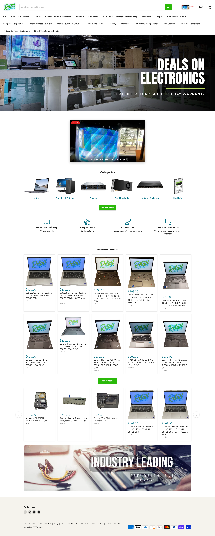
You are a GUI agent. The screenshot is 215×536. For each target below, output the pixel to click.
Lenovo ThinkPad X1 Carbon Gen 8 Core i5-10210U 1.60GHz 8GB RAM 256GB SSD (174, 364)
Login (201, 7)
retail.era (29, 301)
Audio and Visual (96, 23)
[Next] (196, 415)
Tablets (37, 16)
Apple (159, 16)
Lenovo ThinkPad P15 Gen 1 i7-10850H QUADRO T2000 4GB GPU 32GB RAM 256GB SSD (107, 297)
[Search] (168, 7)
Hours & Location (97, 524)
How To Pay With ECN (69, 524)
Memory (113, 23)
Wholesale (93, 16)
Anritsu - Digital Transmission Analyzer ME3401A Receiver (73, 419)
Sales (12, 16)
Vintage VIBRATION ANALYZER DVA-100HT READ (37, 421)
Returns (108, 524)
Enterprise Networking (127, 16)
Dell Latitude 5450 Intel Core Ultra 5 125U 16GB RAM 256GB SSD (39, 296)
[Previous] (19, 415)
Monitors (125, 23)
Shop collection (107, 381)
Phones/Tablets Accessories (58, 16)
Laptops (107, 16)
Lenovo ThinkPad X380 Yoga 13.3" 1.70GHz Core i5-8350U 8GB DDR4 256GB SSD (107, 364)
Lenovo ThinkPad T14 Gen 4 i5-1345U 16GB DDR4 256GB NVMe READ (38, 363)
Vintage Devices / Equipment (16, 31)
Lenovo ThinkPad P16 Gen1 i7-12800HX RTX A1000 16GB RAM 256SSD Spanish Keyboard (141, 298)
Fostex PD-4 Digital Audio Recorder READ (106, 419)
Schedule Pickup (45, 524)
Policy (56, 524)
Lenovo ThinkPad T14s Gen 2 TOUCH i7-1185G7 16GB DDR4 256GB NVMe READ (175, 303)
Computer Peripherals (13, 23)
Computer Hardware (177, 16)
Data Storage (169, 23)
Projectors (79, 16)
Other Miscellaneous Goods (46, 31)
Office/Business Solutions (40, 23)
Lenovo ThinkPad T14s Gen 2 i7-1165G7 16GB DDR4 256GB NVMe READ (73, 347)
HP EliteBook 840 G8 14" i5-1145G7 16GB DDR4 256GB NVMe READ (141, 363)
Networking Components (146, 23)
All (4, 16)
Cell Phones (24, 16)
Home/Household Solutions (70, 23)
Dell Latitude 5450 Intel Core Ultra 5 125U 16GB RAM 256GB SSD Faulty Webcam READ (73, 297)
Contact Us (84, 524)
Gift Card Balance (30, 524)
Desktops (147, 16)
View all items (107, 207)
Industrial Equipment (190, 23)
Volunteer (117, 524)
